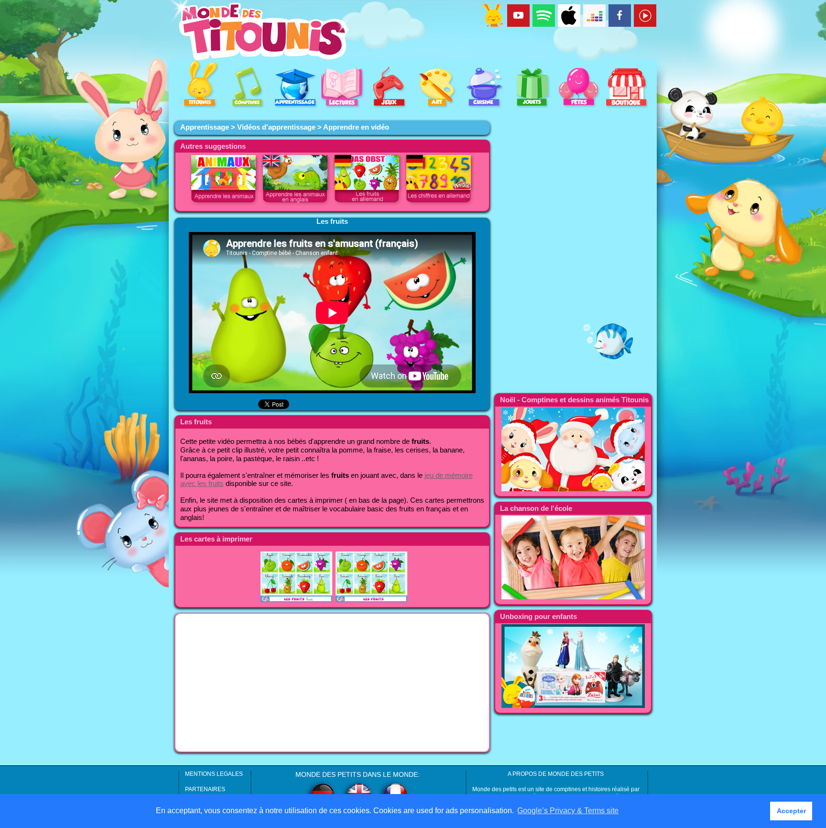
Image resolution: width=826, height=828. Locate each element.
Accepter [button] (791, 811)
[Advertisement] (332, 683)
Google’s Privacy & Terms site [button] (568, 810)
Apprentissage (204, 127)
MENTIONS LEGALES (214, 774)
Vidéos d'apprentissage (276, 127)
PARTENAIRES (205, 789)
